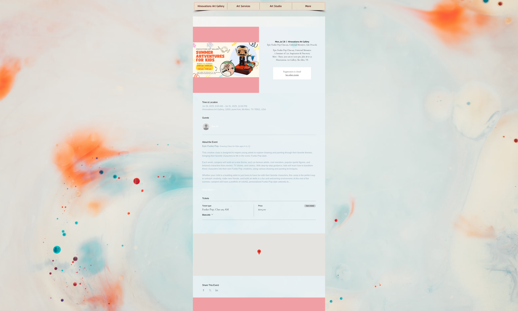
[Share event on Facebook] (203, 290)
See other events (292, 75)
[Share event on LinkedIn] (216, 290)
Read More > (208, 190)
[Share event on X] (210, 290)
